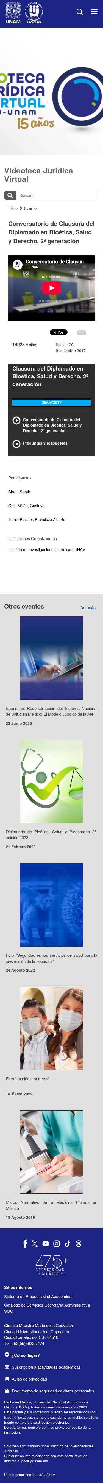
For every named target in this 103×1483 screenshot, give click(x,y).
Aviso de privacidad (29, 1379)
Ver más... (90, 607)
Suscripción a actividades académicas (46, 1367)
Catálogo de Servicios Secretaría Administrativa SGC (47, 1307)
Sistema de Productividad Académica (37, 1296)
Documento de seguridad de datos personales (53, 1391)
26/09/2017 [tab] (52, 402)
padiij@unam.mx (34, 1460)
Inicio (13, 208)
